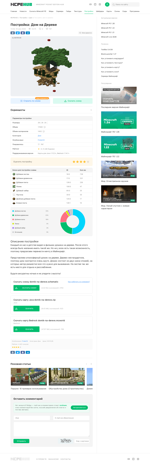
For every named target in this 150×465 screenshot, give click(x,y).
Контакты (66, 459)
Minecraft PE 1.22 (107, 28)
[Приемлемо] (77, 163)
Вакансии (54, 459)
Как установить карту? (110, 67)
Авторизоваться (79, 407)
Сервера (59, 11)
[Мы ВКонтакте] (95, 5)
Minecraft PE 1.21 (107, 32)
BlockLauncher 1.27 (108, 54)
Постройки (88, 11)
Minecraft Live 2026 (108, 37)
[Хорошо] (84, 163)
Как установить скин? (110, 72)
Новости (23, 11)
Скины (117, 11)
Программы (134, 11)
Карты (109, 11)
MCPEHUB (14, 18)
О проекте (41, 459)
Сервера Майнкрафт (109, 76)
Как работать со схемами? (79, 282)
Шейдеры (100, 11)
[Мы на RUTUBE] (99, 5)
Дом (30, 18)
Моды (51, 11)
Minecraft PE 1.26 (108, 23)
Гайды (68, 11)
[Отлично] (88, 163)
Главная (14, 11)
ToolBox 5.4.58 (107, 49)
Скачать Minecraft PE (37, 11)
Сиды (124, 11)
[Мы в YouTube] (90, 5)
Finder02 (41, 140)
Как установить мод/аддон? (112, 58)
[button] (30, 101)
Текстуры (78, 11)
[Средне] (81, 163)
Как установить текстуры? (112, 63)
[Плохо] (74, 163)
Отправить (21, 441)
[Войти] (107, 4)
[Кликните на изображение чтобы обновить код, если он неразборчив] (65, 441)
